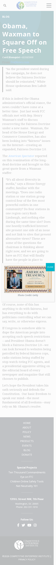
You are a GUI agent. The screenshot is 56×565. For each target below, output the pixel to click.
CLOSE (50, 267)
